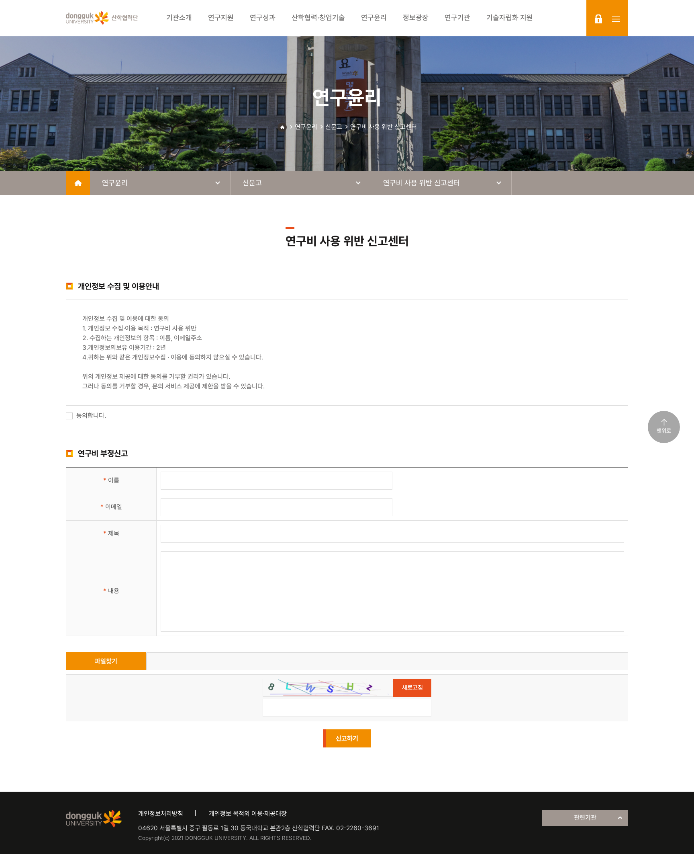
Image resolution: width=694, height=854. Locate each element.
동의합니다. (90, 415)
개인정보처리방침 (160, 813)
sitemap (616, 19)
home (78, 183)
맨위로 (664, 430)
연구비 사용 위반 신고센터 (383, 127)
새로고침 (412, 687)
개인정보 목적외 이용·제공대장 (248, 813)
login (598, 19)
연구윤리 (306, 127)
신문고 (333, 127)
